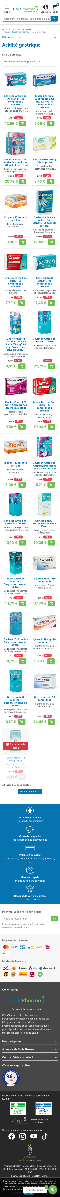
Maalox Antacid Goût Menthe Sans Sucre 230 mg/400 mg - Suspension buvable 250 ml (15, 344)
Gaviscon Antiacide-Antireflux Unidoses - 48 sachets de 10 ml (15, 162)
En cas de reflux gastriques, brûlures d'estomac (44, 169)
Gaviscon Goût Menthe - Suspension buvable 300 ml (15, 701)
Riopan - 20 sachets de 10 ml (15, 464)
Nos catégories (11, 1041)
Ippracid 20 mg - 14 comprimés (44, 641)
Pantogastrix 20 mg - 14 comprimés (44, 161)
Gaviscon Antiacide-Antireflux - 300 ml (15, 522)
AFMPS (7, 1099)
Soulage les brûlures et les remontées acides (44, 231)
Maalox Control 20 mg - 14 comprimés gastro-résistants (16, 405)
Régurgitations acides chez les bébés (44, 531)
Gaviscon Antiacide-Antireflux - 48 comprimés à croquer (15, 100)
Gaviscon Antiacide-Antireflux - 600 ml (44, 340)
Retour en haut (30, 791)
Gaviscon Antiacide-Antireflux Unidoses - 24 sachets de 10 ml (44, 465)
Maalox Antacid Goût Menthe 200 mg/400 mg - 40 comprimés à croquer (44, 101)
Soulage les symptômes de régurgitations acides (16, 592)
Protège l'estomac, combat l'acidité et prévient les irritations (15, 767)
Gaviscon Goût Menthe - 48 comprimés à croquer (44, 282)
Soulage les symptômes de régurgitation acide (44, 291)
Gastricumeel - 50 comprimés (44, 698)
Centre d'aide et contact (17, 1057)
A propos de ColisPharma (18, 1049)
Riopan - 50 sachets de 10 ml (15, 219)
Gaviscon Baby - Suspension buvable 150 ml (44, 523)
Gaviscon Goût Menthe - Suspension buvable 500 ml (15, 583)
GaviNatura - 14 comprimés (15, 759)
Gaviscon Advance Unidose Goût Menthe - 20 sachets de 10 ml (44, 221)
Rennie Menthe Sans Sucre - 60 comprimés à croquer (16, 282)
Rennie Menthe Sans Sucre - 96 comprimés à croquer (44, 406)
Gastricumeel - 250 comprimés (44, 580)
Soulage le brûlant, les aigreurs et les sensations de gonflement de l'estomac (15, 294)
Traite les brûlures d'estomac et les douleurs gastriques (15, 226)
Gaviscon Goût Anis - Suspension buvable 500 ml (16, 642)
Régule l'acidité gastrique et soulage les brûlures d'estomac (15, 111)
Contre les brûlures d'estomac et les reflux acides (44, 648)
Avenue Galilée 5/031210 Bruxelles (39, 1120)
